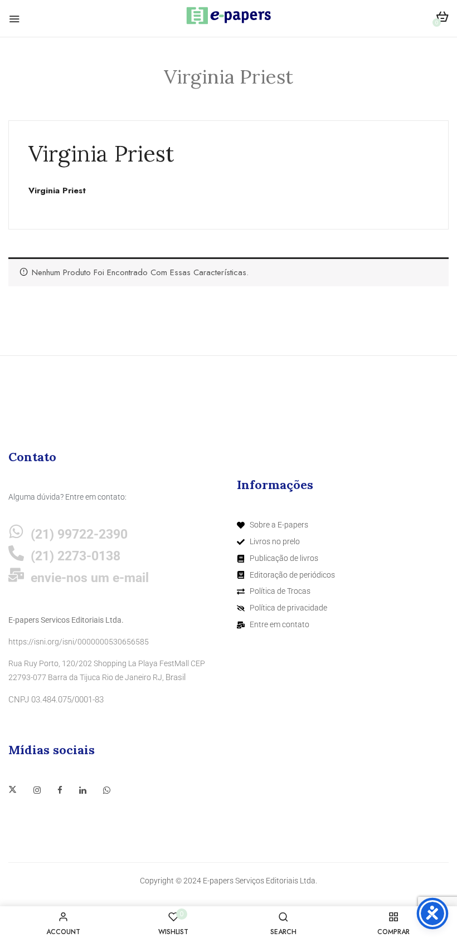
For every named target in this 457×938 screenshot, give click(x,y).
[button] (442, 18)
